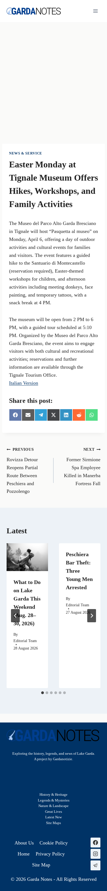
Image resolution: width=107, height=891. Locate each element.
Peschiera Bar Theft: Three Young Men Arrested (79, 570)
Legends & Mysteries (53, 800)
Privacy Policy (50, 854)
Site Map (53, 823)
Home (24, 854)
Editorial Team (25, 641)
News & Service (25, 153)
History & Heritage (53, 795)
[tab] (42, 692)
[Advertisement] (53, 78)
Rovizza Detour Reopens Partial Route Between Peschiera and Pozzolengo (22, 470)
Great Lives (53, 812)
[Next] (91, 615)
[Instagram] (95, 854)
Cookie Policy (54, 843)
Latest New (53, 817)
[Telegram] (95, 865)
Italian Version (23, 383)
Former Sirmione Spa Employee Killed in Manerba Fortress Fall (82, 466)
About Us (24, 843)
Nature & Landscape (53, 806)
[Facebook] (95, 842)
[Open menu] (95, 11)
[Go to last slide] (15, 615)
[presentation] (27, 557)
